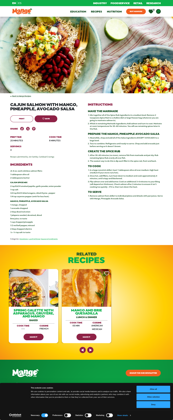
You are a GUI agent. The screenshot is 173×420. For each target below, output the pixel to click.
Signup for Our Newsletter (143, 373)
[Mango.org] (61, 373)
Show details (122, 415)
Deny (153, 405)
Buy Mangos (136, 11)
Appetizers (23, 239)
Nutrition (114, 11)
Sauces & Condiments (49, 239)
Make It (33, 337)
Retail (138, 3)
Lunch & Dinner (34, 239)
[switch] (67, 415)
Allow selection (153, 397)
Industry (100, 3)
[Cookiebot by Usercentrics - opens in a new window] (15, 415)
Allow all (153, 389)
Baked (33, 320)
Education (78, 11)
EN (14, 2)
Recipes (96, 11)
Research (153, 3)
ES (19, 2)
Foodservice (120, 3)
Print (21, 119)
